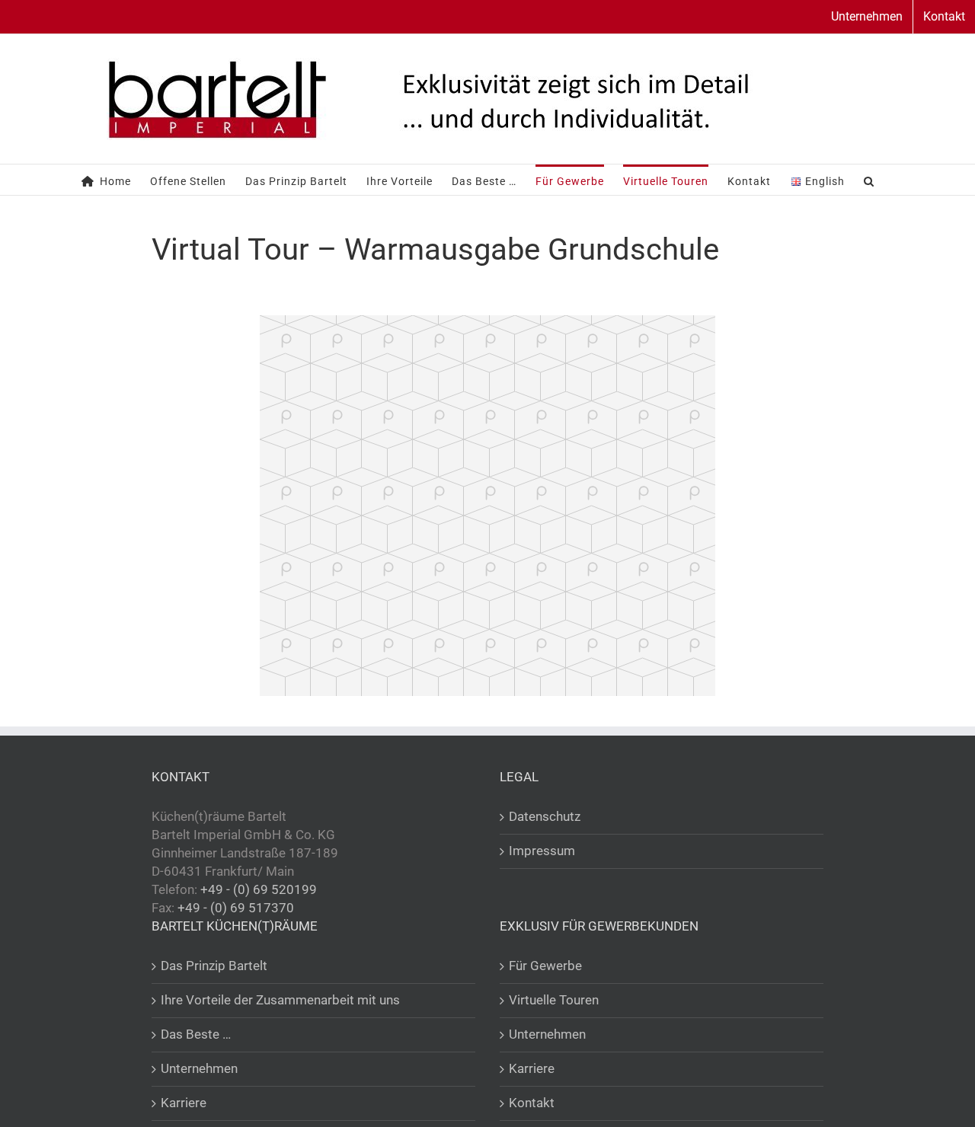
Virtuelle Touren (554, 999)
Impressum (542, 850)
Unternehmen (199, 1068)
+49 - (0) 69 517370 (235, 907)
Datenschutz (544, 816)
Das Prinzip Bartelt (214, 965)
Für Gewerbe (545, 965)
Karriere (183, 1102)
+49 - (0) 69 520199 (258, 889)
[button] (869, 179)
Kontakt (532, 1102)
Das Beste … (196, 1034)
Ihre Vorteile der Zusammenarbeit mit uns (280, 999)
